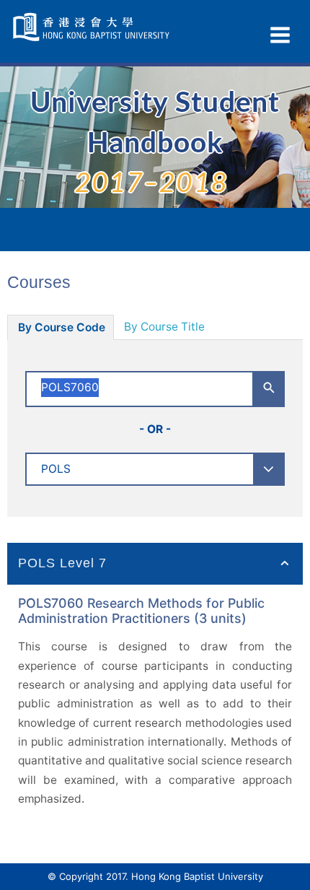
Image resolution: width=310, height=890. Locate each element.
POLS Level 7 (62, 563)
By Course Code (61, 327)
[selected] (93, 27)
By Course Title (164, 326)
